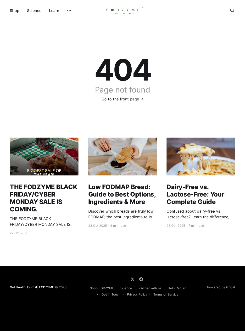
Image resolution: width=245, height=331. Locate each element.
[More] (69, 10)
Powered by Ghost (221, 287)
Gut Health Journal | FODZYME (32, 287)
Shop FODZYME (102, 288)
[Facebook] (141, 279)
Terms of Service (165, 294)
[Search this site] (232, 10)
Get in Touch (111, 294)
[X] (132, 279)
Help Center (177, 288)
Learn (54, 10)
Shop (14, 10)
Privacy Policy (137, 294)
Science (34, 10)
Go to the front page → (122, 99)
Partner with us (150, 288)
